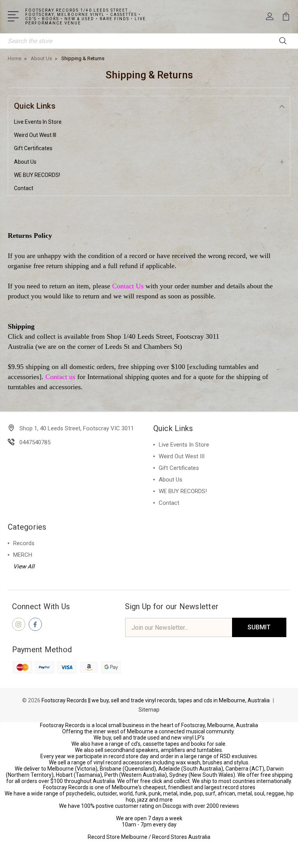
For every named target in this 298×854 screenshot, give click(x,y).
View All (24, 566)
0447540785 (34, 442)
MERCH (22, 554)
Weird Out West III (35, 135)
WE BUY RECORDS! (37, 175)
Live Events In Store (38, 122)
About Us (25, 162)
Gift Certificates (33, 148)
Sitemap (149, 710)
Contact (23, 188)
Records (24, 543)
